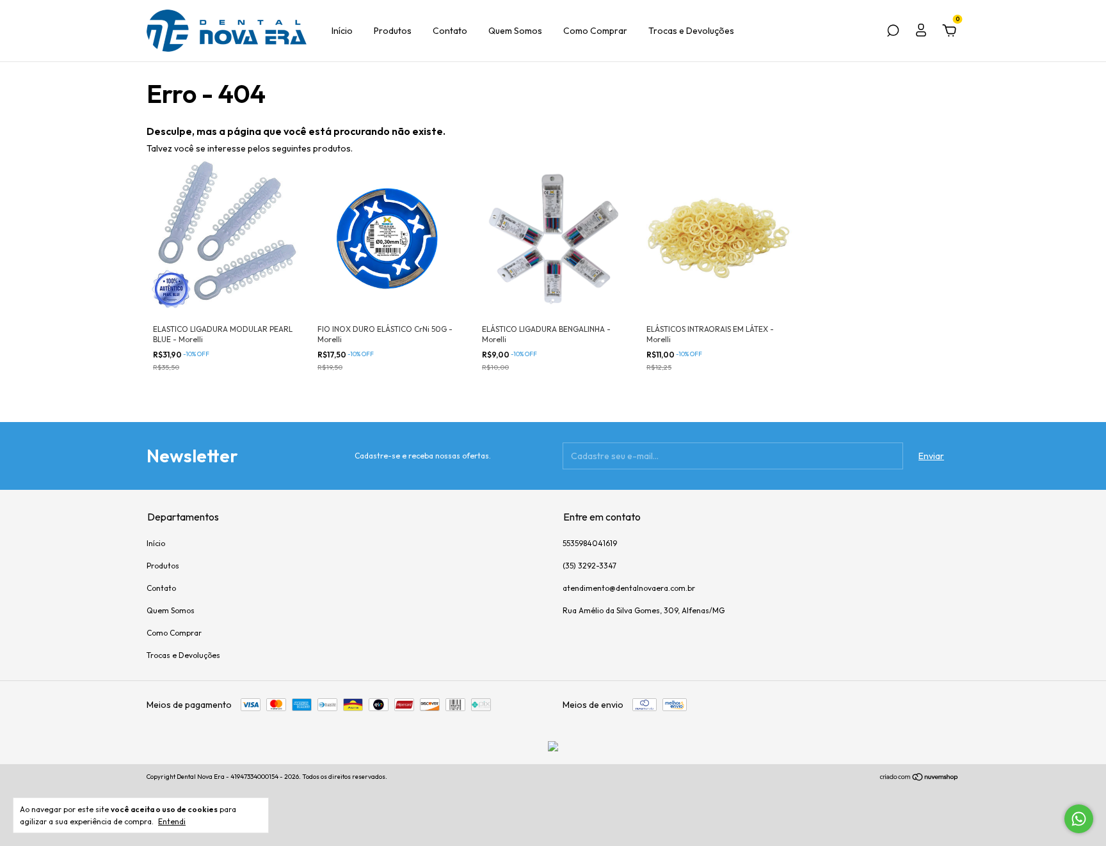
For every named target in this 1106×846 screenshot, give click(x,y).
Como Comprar (595, 30)
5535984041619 (590, 543)
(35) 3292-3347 (589, 565)
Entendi (172, 821)
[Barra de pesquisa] (893, 32)
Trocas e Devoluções (691, 30)
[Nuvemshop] (919, 778)
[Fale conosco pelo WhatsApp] (1078, 818)
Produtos (393, 30)
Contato (450, 30)
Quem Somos (515, 30)
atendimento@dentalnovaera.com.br (629, 588)
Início (342, 30)
